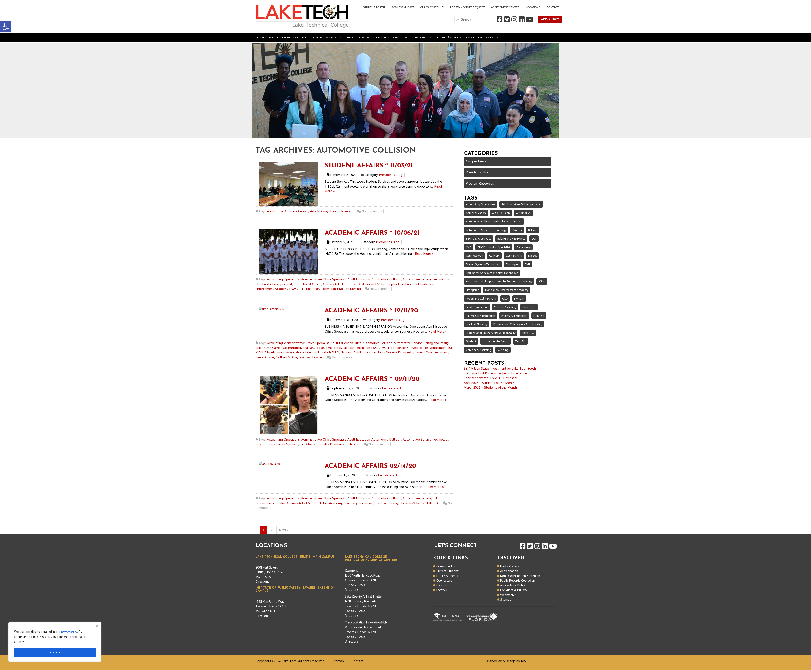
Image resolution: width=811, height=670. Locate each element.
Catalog (441, 585)
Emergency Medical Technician (348, 348)
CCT (534, 238)
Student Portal (373, 8)
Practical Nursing (349, 289)
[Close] (96, 625)
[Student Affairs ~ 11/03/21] (288, 184)
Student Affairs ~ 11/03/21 (369, 166)
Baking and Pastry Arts (511, 238)
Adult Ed (337, 343)
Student (471, 341)
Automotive (523, 213)
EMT (309, 503)
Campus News (476, 161)
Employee (512, 264)
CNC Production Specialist (274, 284)
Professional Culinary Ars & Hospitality (517, 324)
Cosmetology (292, 348)
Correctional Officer (307, 284)
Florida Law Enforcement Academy (506, 290)
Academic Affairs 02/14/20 (370, 466)
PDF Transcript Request (466, 8)
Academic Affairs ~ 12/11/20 (371, 311)
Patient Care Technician (431, 352)
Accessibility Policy (513, 585)
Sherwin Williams (412, 503)
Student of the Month (495, 341)
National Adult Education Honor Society (369, 352)
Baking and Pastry (436, 343)
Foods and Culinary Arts (481, 298)
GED (304, 444)
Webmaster (508, 595)
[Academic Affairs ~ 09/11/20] (288, 404)
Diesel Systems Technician (483, 264)
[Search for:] (474, 19)
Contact (553, 7)
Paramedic (405, 352)
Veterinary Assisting (478, 350)
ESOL (375, 348)
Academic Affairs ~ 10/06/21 (372, 233)
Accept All (54, 652)
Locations (533, 7)
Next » (283, 530)
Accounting (275, 343)
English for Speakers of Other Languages (492, 272)
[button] (5, 26)
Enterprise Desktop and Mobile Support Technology (379, 284)
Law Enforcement (477, 307)
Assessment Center (505, 7)
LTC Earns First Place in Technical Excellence (495, 373)
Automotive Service (408, 343)
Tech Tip (520, 341)
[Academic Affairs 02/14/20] (269, 464)
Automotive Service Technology (426, 279)
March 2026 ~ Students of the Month (490, 387)
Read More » (424, 254)
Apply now (548, 19)
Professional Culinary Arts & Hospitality (490, 332)
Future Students (447, 576)
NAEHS (334, 352)
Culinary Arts (307, 211)
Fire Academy (332, 503)
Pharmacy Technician (321, 289)
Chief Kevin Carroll (269, 348)
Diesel (320, 348)
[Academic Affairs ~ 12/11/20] (273, 309)
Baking (532, 230)
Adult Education (358, 279)
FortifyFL (442, 590)
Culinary (308, 348)
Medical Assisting (505, 307)
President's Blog (390, 175)
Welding (503, 350)
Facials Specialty (287, 444)
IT (303, 289)
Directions (262, 581)
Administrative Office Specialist (323, 279)
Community (523, 247)
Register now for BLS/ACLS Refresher (490, 378)
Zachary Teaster (311, 357)
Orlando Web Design (500, 661)
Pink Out (538, 315)
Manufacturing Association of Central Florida (296, 352)
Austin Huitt (352, 343)
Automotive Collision (282, 211)
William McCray (287, 357)
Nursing (322, 211)
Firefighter (398, 348)
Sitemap (505, 599)
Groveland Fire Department (427, 348)
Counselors (444, 580)
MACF (260, 352)
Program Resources (480, 183)
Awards (517, 230)
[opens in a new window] (499, 19)
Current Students (448, 571)
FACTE (385, 348)
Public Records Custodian (517, 580)
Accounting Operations (283, 279)
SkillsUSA (432, 503)
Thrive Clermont (341, 211)
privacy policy (69, 631)
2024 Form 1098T (403, 7)
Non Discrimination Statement (520, 576)
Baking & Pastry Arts (478, 238)
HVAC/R (295, 289)
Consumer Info (446, 566)
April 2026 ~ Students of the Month (489, 383)
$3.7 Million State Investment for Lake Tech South (500, 368)
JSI (450, 348)
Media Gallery (509, 566)
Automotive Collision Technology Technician (494, 221)
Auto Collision (501, 213)
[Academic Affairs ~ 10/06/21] (288, 251)
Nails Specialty (318, 444)
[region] (54, 642)
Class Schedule (432, 7)
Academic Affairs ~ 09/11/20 (372, 379)
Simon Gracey (265, 357)
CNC (468, 247)
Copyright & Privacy (513, 590)
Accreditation (509, 571)
